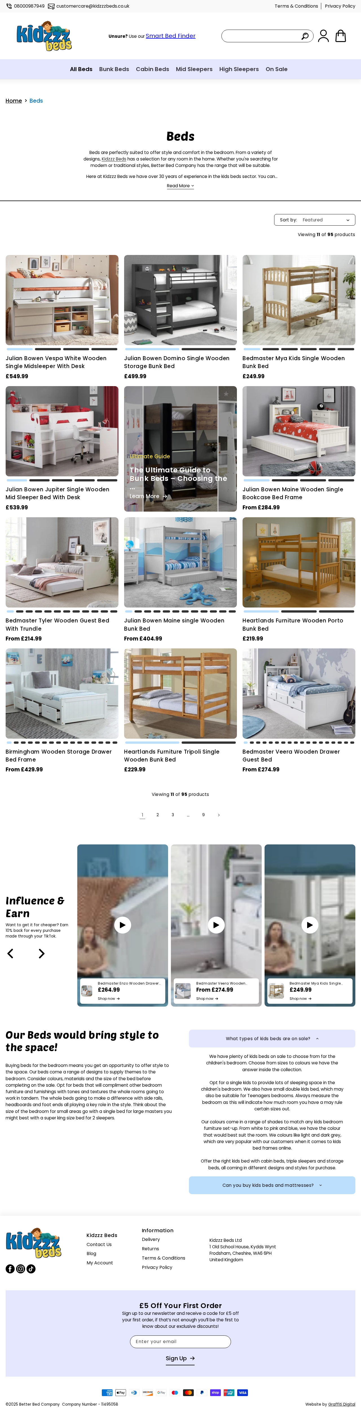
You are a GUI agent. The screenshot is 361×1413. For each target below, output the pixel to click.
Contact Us (99, 1244)
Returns (150, 1249)
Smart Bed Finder (170, 36)
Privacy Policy (340, 6)
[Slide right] (41, 953)
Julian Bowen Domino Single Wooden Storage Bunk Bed (177, 362)
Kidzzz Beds (114, 159)
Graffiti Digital (341, 1404)
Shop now (106, 998)
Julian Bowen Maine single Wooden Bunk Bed (174, 624)
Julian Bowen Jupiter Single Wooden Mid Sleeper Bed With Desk (57, 493)
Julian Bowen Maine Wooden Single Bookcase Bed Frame (293, 493)
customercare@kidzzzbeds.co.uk (92, 6)
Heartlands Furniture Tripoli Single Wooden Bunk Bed (172, 755)
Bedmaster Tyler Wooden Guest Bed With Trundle (57, 624)
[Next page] (218, 815)
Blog (91, 1253)
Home (14, 101)
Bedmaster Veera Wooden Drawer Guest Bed (291, 755)
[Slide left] (10, 953)
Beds (36, 101)
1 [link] (142, 815)
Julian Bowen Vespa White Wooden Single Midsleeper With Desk (56, 362)
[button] (20, 349)
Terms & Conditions (296, 6)
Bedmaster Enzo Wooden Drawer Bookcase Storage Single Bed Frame (128, 983)
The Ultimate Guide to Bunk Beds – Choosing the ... (178, 478)
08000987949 (29, 6)
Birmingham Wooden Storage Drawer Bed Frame (59, 755)
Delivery (151, 1239)
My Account (100, 1263)
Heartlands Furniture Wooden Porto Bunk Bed (293, 624)
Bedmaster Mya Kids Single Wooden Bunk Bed (294, 362)
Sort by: (288, 220)
